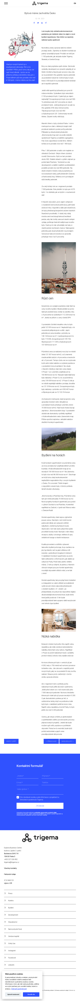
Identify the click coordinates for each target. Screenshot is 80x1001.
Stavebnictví (12, 922)
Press (10, 893)
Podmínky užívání (49, 990)
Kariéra (10, 901)
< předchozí (51, 741)
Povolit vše (31, 994)
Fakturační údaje (10, 874)
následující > (68, 741)
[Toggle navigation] (6, 3)
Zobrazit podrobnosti (19, 989)
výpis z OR (8, 883)
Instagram (12, 951)
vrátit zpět (11, 741)
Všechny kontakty (10, 868)
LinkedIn (11, 965)
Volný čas (11, 943)
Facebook (12, 958)
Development (13, 915)
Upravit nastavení (13, 994)
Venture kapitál (13, 936)
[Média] (40, 3)
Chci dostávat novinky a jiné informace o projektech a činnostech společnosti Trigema (39, 797)
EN (75, 3)
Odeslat (41, 806)
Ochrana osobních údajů (61, 990)
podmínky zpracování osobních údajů (45, 812)
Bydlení (10, 908)
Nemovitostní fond (15, 929)
